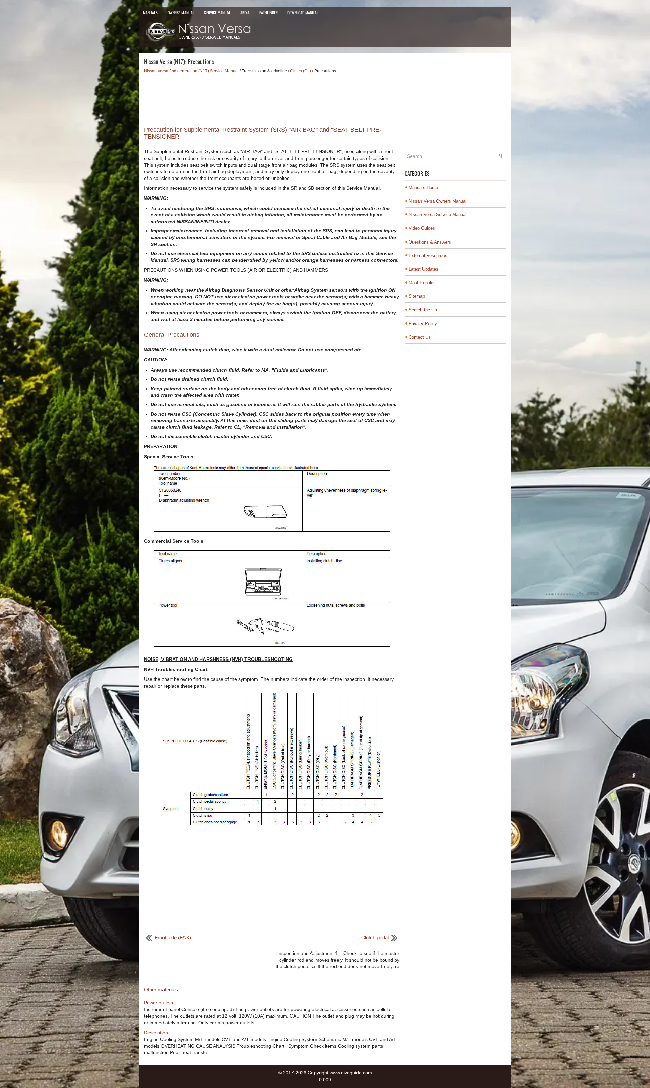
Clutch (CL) (300, 71)
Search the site (423, 309)
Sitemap (417, 296)
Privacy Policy (423, 323)
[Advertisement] (271, 97)
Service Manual (217, 12)
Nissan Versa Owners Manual (438, 201)
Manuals (150, 12)
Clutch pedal (375, 937)
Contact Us (420, 337)
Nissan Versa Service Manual (438, 214)
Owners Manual (181, 12)
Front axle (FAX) (173, 937)
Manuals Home (423, 187)
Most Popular (422, 282)
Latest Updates (423, 269)
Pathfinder (268, 12)
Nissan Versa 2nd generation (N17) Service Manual (191, 71)
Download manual (302, 12)
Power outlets (158, 1002)
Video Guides (422, 228)
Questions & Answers (430, 242)
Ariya (245, 12)
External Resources (428, 255)
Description (156, 1032)
